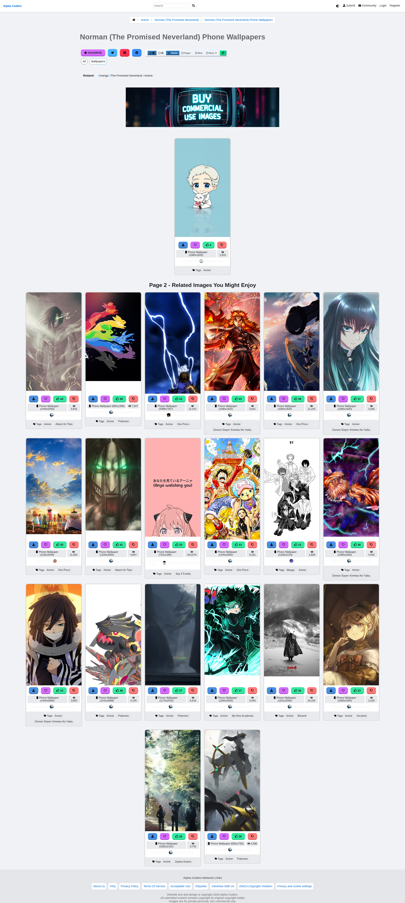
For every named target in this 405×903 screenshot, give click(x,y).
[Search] (193, 6)
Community (368, 5)
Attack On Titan (64, 424)
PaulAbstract (214, 261)
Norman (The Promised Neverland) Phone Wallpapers (239, 20)
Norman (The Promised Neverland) (177, 20)
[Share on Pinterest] (124, 53)
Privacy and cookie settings (294, 886)
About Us (99, 886)
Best (199, 53)
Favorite (94, 52)
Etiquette (201, 886)
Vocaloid (361, 715)
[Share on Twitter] (112, 53)
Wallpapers (98, 61)
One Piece (183, 424)
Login (383, 5)
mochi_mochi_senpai (183, 563)
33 (240, 544)
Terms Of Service (154, 886)
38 (121, 398)
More (211, 53)
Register (395, 5)
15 (299, 544)
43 (180, 398)
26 (180, 836)
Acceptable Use (180, 886)
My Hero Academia (242, 715)
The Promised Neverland (126, 75)
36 (359, 544)
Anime (145, 20)
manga (103, 75)
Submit (350, 5)
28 (240, 836)
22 (359, 690)
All (84, 61)
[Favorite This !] (195, 245)
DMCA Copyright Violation (255, 886)
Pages (187, 53)
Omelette (65, 561)
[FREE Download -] (183, 245)
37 (359, 398)
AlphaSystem (65, 415)
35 (61, 544)
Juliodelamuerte (183, 415)
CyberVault (302, 561)
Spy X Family (183, 573)
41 (121, 544)
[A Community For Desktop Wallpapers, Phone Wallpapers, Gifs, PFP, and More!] (133, 20)
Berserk (302, 715)
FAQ (113, 886)
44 (61, 398)
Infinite (174, 53)
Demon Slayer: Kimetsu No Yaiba (232, 429)
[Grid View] (152, 53)
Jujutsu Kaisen (183, 861)
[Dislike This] (222, 245)
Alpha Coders (12, 6)
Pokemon (123, 421)
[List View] (160, 53)
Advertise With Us (223, 886)
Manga (290, 570)
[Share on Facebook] (137, 53)
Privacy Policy (129, 886)
